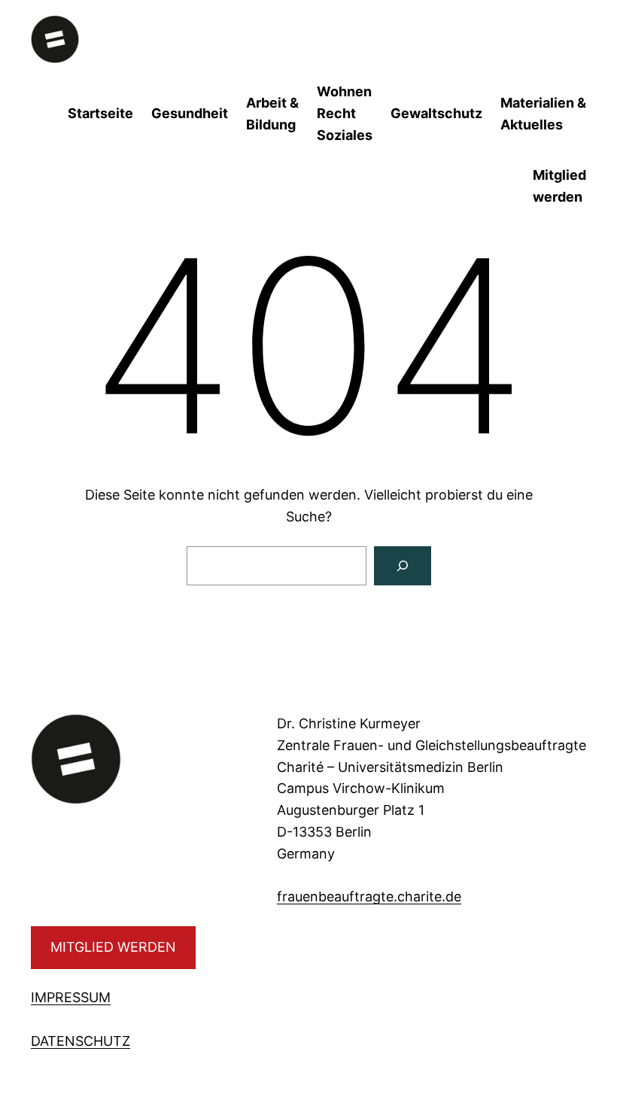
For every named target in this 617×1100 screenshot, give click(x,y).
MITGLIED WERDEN (113, 947)
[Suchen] (402, 565)
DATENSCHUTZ (80, 1041)
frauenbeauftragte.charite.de (369, 896)
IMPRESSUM (71, 997)
